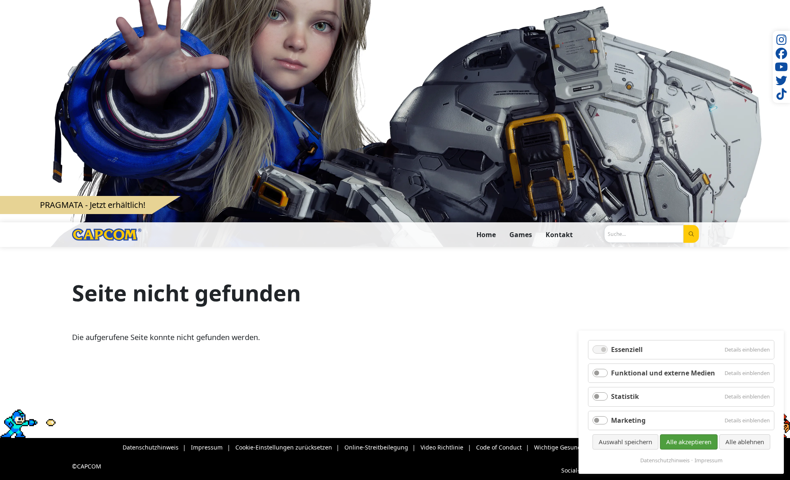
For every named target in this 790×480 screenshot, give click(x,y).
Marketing (628, 420)
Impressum (709, 460)
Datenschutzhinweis (665, 460)
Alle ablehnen (744, 442)
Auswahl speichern (625, 442)
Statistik (625, 396)
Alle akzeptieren (688, 442)
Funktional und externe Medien (663, 372)
